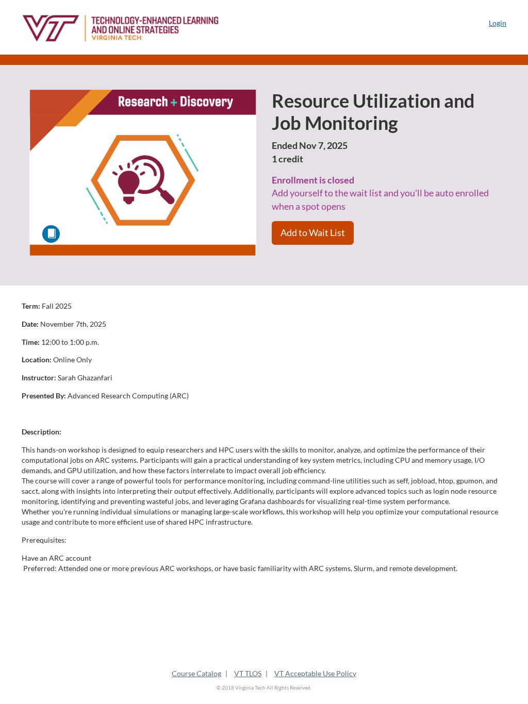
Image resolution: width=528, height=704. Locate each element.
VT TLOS (247, 673)
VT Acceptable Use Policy (315, 673)
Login (497, 23)
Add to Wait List (312, 232)
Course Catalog (196, 673)
